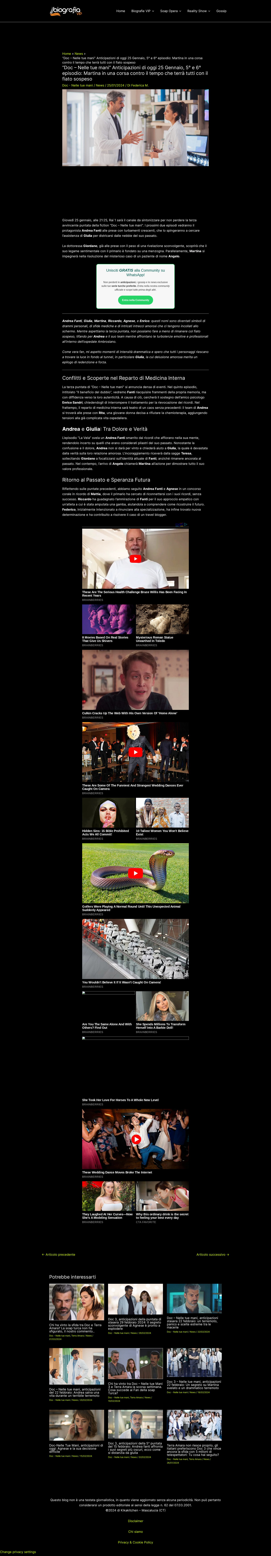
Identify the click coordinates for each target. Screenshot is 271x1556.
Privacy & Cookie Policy (135, 1542)
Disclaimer (135, 1521)
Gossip (221, 11)
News (100, 85)
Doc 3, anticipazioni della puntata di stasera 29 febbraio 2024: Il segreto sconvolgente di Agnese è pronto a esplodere (134, 1324)
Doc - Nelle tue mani (77, 85)
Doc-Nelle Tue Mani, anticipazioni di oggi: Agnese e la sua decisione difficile (76, 1448)
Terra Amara (77, 1335)
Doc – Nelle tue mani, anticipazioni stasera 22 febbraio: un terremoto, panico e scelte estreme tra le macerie (192, 1322)
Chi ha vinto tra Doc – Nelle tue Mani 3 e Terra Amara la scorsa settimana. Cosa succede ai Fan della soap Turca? (135, 1388)
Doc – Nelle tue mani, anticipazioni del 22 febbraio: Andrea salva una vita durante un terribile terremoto (75, 1392)
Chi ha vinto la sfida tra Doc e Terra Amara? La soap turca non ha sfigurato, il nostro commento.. (75, 1328)
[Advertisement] (135, 194)
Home (120, 11)
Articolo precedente (58, 1254)
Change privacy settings (18, 1552)
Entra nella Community (135, 300)
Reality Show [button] (197, 11)
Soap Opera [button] (169, 11)
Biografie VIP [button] (141, 11)
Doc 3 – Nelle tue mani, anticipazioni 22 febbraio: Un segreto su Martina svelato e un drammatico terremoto (194, 1385)
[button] (152, 10)
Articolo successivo (213, 1254)
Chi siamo (135, 1532)
